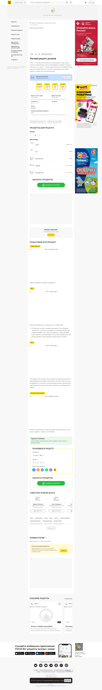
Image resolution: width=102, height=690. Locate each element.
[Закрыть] (72, 670)
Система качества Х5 (16, 55)
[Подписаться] (59, 603)
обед (51, 518)
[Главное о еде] (25, 34)
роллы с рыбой (48, 523)
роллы (45, 518)
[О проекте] (25, 60)
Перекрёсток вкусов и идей (15, 47)
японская (33, 108)
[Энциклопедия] (25, 39)
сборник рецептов (47, 521)
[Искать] (70, 2)
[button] (30, 502)
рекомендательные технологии (51, 680)
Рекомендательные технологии (48, 671)
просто (56, 518)
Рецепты (13, 22)
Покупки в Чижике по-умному (16, 51)
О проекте (14, 59)
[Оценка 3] (38, 462)
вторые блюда (38, 518)
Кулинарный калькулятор (37, 121)
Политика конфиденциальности (46, 670)
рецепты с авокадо (65, 518)
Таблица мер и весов (53, 121)
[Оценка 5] (43, 462)
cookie (62, 680)
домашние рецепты (35, 521)
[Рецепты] (25, 22)
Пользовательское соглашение (60, 670)
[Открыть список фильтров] (67, 2)
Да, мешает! (51, 235)
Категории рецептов (61, 671)
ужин (31, 518)
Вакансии (39, 671)
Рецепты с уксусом (58, 523)
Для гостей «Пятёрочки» (15, 42)
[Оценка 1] (33, 462)
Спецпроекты (15, 26)
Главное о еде (15, 34)
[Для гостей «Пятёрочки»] (25, 43)
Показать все (51, 528)
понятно (67, 680)
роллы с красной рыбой (36, 523)
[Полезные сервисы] (25, 30)
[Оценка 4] (40, 462)
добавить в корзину (53, 185)
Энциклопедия (15, 38)
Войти (63, 550)
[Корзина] (85, 2)
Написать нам (51, 676)
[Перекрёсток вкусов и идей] (25, 47)
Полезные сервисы (16, 30)
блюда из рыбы (57, 521)
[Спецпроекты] (25, 26)
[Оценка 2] (35, 462)
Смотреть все (68, 598)
